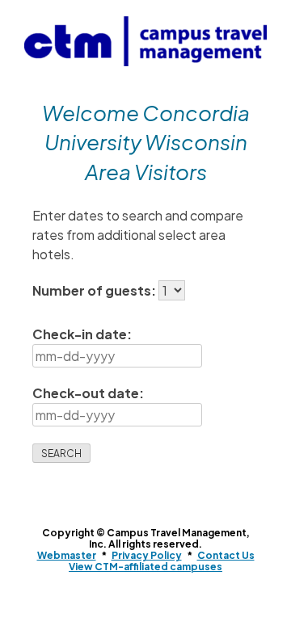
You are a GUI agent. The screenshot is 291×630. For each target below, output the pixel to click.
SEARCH (61, 453)
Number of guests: (95, 290)
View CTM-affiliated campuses (145, 567)
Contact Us (226, 555)
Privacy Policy (147, 555)
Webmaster (66, 555)
